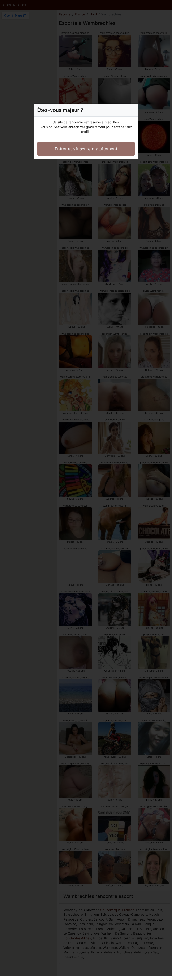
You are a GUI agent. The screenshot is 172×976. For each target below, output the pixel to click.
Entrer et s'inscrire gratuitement (86, 148)
